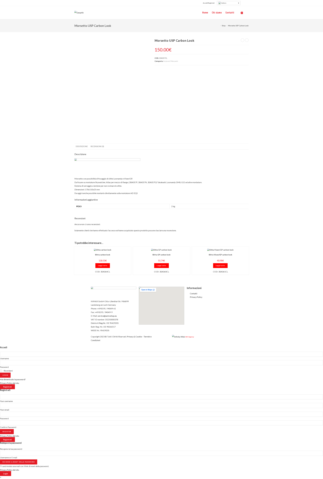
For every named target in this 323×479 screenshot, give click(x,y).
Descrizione (82, 146)
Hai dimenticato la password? (13, 379)
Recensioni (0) (97, 146)
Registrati (7, 386)
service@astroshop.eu (107, 316)
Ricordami (8, 370)
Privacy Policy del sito (9, 383)
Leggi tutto (102, 265)
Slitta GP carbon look (161, 255)
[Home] (218, 26)
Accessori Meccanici (170, 61)
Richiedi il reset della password (19, 462)
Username (4, 358)
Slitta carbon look (102, 255)
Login (5, 375)
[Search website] (247, 12)
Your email (4, 409)
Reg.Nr (102, 323)
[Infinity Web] (178, 336)
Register (7, 432)
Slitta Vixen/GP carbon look (220, 255)
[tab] (81, 146)
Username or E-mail (8, 457)
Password (4, 367)
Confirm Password (8, 427)
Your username (6, 401)
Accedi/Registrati (208, 3)
